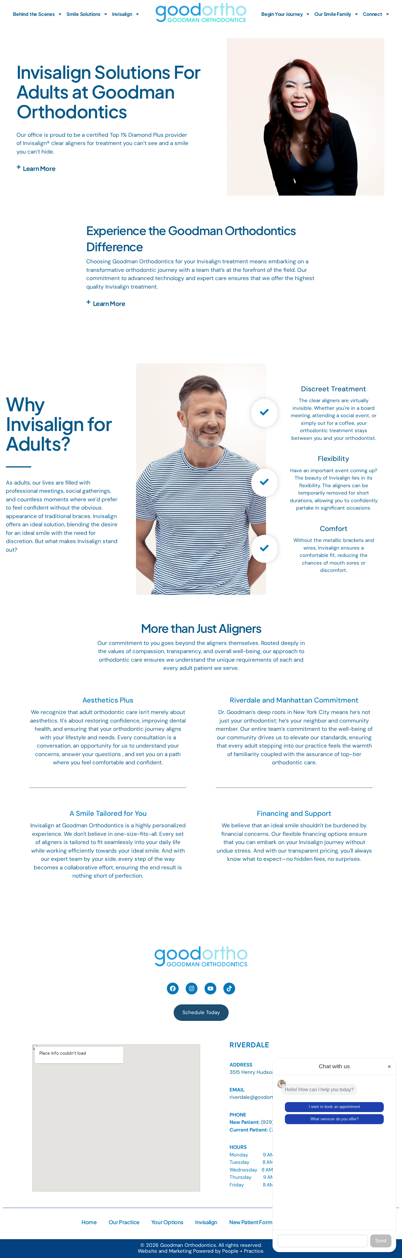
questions (108, 754)
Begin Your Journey (282, 14)
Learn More (39, 168)
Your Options (167, 1222)
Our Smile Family (332, 14)
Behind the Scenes (34, 14)
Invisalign (122, 14)
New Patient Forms (252, 1222)
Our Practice (124, 1222)
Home (89, 1222)
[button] (104, 168)
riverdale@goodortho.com (260, 1097)
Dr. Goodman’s (237, 712)
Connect (372, 14)
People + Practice (242, 1251)
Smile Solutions (83, 14)
